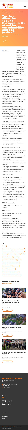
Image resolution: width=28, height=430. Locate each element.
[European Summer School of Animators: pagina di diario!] (14, 293)
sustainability (12, 268)
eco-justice (16, 256)
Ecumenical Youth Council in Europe (9, 259)
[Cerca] (21, 5)
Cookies (20, 426)
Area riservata (12, 0)
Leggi (7, 310)
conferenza (11, 253)
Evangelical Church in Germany (13, 262)
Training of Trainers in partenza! (11, 327)
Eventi (20, 35)
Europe (4, 262)
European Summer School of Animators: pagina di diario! (10, 301)
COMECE (4, 246)
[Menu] (24, 5)
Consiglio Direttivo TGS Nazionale (10, 35)
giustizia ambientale (7, 265)
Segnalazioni (5, 36)
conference (5, 253)
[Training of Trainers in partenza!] (14, 319)
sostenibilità (5, 268)
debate (17, 253)
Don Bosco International (7, 256)
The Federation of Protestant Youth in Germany (11, 274)
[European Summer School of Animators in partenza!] (14, 344)
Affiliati (17, 0)
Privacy (16, 426)
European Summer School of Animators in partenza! (14, 352)
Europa (19, 259)
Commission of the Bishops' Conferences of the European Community (13, 250)
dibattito (22, 253)
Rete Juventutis (16, 265)
